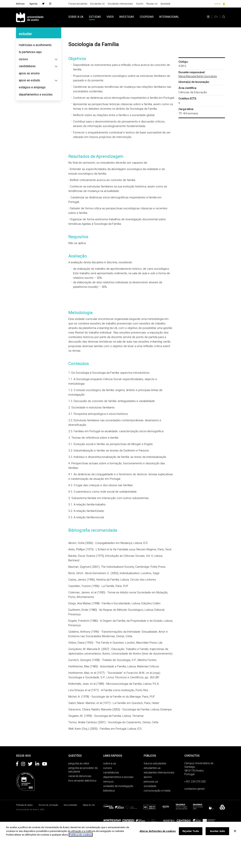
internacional (169, 16)
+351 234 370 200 (195, 781)
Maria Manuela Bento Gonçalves (197, 76)
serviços (108, 781)
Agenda (33, 3)
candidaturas (27, 66)
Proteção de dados (24, 805)
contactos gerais (194, 788)
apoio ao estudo (29, 80)
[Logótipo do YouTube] (44, 764)
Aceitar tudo (217, 831)
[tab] (38, 45)
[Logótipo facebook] (17, 764)
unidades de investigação (118, 786)
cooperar (147, 16)
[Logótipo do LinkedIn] (37, 764)
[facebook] (43, 4)
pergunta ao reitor (78, 763)
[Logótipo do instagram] (23, 764)
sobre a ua (75, 16)
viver (110, 16)
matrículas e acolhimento (35, 45)
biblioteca (109, 790)
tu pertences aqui (30, 52)
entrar (217, 3)
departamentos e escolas (36, 94)
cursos (23, 59)
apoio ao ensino (29, 73)
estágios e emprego (32, 87)
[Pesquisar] (223, 16)
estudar (95, 16)
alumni (148, 777)
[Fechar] (235, 831)
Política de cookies (80, 834)
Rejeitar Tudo (190, 831)
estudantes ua (152, 767)
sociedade (150, 786)
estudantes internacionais (159, 772)
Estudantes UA (97, 3)
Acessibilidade (70, 805)
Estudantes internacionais (120, 3)
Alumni (139, 3)
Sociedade (165, 3)
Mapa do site (89, 805)
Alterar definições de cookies (158, 831)
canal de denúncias (79, 776)
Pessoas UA (152, 3)
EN (216, 16)
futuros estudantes (155, 763)
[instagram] (50, 4)
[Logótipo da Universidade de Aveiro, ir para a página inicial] (29, 17)
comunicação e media (157, 790)
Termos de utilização (48, 805)
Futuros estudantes (77, 3)
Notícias (20, 3)
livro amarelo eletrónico (82, 780)
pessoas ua (151, 781)
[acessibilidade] (208, 17)
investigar (126, 16)
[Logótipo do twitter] (30, 764)
